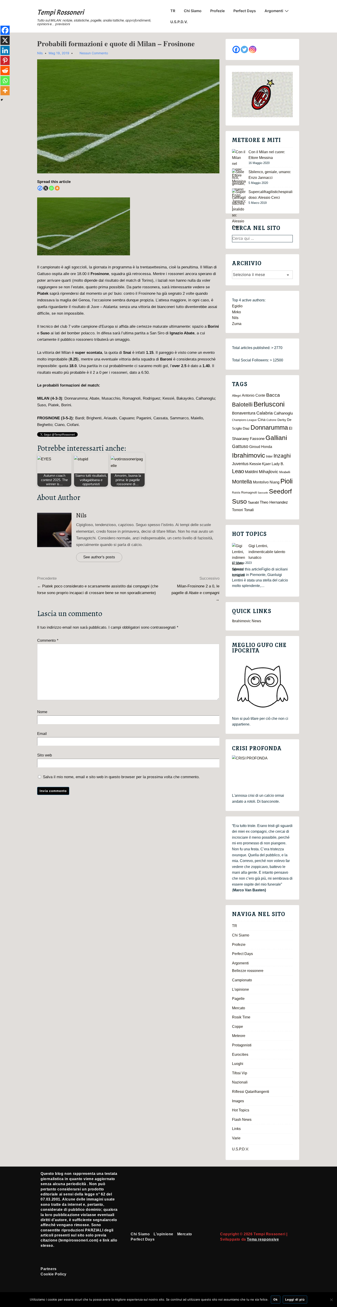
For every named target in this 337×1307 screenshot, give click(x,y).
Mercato (238, 1008)
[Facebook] (40, 188)
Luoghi (237, 1064)
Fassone (257, 439)
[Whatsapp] (51, 188)
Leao (238, 471)
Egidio (237, 306)
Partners (49, 1269)
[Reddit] (5, 70)
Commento (47, 640)
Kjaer (266, 464)
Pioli (286, 481)
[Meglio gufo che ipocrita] (262, 686)
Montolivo (261, 482)
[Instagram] (252, 49)
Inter (269, 456)
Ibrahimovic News (246, 621)
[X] (45, 188)
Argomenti (274, 10)
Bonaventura (243, 413)
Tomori (237, 510)
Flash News (241, 1119)
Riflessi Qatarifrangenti (250, 1092)
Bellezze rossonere (247, 971)
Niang (274, 482)
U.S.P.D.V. (179, 21)
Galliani (276, 437)
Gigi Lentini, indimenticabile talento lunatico (267, 551)
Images (238, 1101)
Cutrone (271, 420)
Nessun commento (94, 53)
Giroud (254, 447)
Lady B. (278, 464)
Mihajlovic (268, 471)
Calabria (264, 413)
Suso (239, 501)
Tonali (249, 510)
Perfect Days (244, 10)
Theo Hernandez (274, 502)
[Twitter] (244, 49)
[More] (57, 188)
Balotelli (242, 404)
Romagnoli (249, 492)
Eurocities (240, 1054)
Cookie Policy (53, 1274)
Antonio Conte (253, 395)
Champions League (244, 420)
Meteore (238, 1036)
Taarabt (253, 502)
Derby (281, 420)
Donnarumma (269, 427)
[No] (331, 1299)
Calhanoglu (283, 413)
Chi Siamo (193, 10)
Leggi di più (295, 1299)
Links (236, 1129)
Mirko (236, 312)
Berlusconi (269, 404)
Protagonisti (241, 1045)
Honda (266, 447)
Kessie (255, 464)
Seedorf (280, 491)
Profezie (217, 10)
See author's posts (99, 557)
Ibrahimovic (248, 455)
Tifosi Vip (239, 1073)
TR (172, 10)
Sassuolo (263, 492)
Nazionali (240, 1082)
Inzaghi (282, 456)
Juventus (240, 463)
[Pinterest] (5, 60)
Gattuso (240, 446)
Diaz (246, 428)
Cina (261, 420)
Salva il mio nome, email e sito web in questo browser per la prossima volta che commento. (121, 777)
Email (42, 733)
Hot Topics (240, 1110)
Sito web (44, 755)
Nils (81, 515)
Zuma (236, 324)
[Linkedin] (5, 50)
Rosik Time (241, 1017)
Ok (275, 1299)
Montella (242, 482)
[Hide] (2, 100)
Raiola (236, 492)
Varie (236, 1138)
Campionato (242, 980)
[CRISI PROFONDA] (262, 773)
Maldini (251, 471)
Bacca (273, 395)
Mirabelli (284, 472)
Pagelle (238, 999)
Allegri (236, 395)
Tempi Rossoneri (60, 12)
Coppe (237, 1027)
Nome (42, 712)
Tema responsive (263, 1239)
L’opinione (240, 989)
